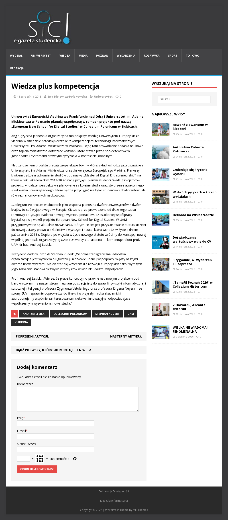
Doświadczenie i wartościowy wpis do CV (192, 239)
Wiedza (64, 55)
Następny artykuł (126, 336)
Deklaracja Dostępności (114, 491)
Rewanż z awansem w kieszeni (190, 127)
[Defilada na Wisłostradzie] (160, 223)
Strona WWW (26, 444)
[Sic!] (114, 27)
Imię (20, 418)
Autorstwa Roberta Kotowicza (188, 149)
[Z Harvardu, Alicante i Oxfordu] (160, 314)
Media (83, 55)
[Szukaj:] (184, 99)
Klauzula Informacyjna (114, 501)
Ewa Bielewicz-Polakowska (67, 96)
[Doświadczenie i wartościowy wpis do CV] (160, 246)
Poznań (102, 55)
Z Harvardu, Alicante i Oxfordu (190, 307)
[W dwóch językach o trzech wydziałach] (160, 201)
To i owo (192, 55)
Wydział (16, 55)
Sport (172, 55)
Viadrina (21, 322)
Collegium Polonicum (70, 314)
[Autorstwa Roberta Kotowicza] (160, 156)
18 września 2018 (29, 96)
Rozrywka (151, 55)
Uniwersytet (41, 55)
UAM (131, 314)
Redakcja (17, 68)
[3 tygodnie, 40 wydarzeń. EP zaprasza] (160, 268)
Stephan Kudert (107, 314)
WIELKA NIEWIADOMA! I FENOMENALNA (191, 329)
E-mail (21, 431)
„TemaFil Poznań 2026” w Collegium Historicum (193, 284)
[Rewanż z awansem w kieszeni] (160, 133)
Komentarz (25, 384)
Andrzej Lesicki (34, 314)
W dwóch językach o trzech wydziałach (194, 194)
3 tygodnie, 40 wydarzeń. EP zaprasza (193, 262)
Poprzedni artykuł (32, 336)
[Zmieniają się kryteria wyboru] (160, 178)
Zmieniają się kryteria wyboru (190, 172)
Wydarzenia (126, 55)
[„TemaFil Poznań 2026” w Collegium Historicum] (160, 291)
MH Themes (140, 510)
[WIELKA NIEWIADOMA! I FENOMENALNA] (160, 336)
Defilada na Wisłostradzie (193, 215)
